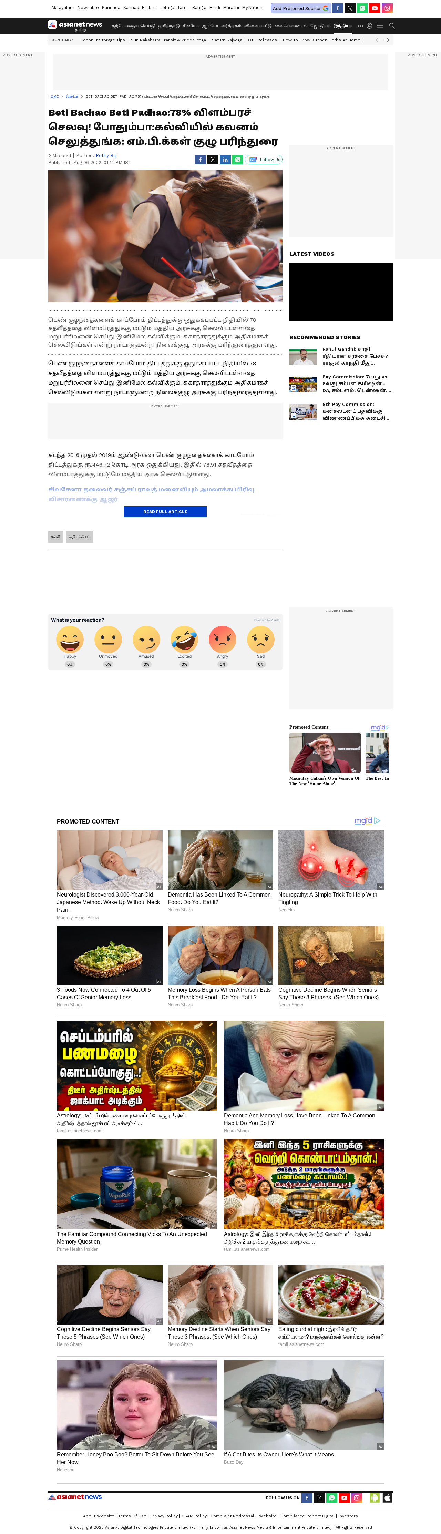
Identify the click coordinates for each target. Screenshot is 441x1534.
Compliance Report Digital (307, 1516)
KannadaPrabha (140, 7)
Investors (348, 1516)
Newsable (88, 7)
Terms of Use (132, 1516)
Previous (377, 40)
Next (387, 40)
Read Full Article (165, 511)
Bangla (199, 7)
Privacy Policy (164, 1516)
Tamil (183, 7)
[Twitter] (350, 8)
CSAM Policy (194, 1516)
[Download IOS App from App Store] (387, 1498)
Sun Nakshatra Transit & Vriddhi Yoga (168, 40)
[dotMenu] (361, 25)
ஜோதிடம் (320, 26)
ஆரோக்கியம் (79, 536)
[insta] (387, 8)
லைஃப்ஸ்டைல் (291, 26)
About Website (98, 1516)
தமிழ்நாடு (169, 26)
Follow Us (270, 159)
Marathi (231, 7)
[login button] (371, 25)
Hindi (214, 7)
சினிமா (191, 26)
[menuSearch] (392, 26)
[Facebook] (337, 8)
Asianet (75, 1497)
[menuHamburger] (380, 26)
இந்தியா (343, 26)
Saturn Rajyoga (227, 40)
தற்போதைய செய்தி (133, 26)
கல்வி (55, 536)
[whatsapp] (362, 8)
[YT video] (374, 8)
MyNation (252, 7)
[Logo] (77, 26)
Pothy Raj (106, 155)
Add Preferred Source (296, 8)
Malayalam (62, 7)
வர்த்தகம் (231, 26)
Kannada (111, 7)
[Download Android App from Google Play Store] (374, 1498)
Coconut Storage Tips (102, 40)
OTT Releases (262, 40)
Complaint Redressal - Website (244, 1516)
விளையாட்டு (258, 26)
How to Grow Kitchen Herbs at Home (321, 40)
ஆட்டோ (210, 26)
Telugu (167, 7)
